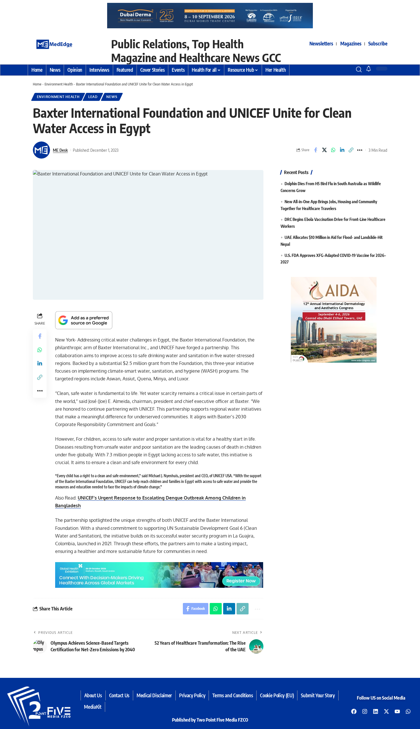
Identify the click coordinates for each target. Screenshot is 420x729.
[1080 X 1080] (337, 319)
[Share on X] (324, 150)
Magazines (350, 43)
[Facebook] (354, 711)
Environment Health (59, 84)
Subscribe (377, 43)
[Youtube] (397, 711)
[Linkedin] (375, 711)
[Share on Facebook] (315, 150)
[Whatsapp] (408, 711)
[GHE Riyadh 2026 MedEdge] (210, 15)
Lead (93, 97)
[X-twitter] (386, 711)
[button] (348, 69)
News (111, 97)
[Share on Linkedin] (342, 150)
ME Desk (60, 150)
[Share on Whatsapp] (333, 150)
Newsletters (321, 43)
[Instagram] (364, 711)
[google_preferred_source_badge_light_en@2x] (83, 320)
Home (37, 84)
